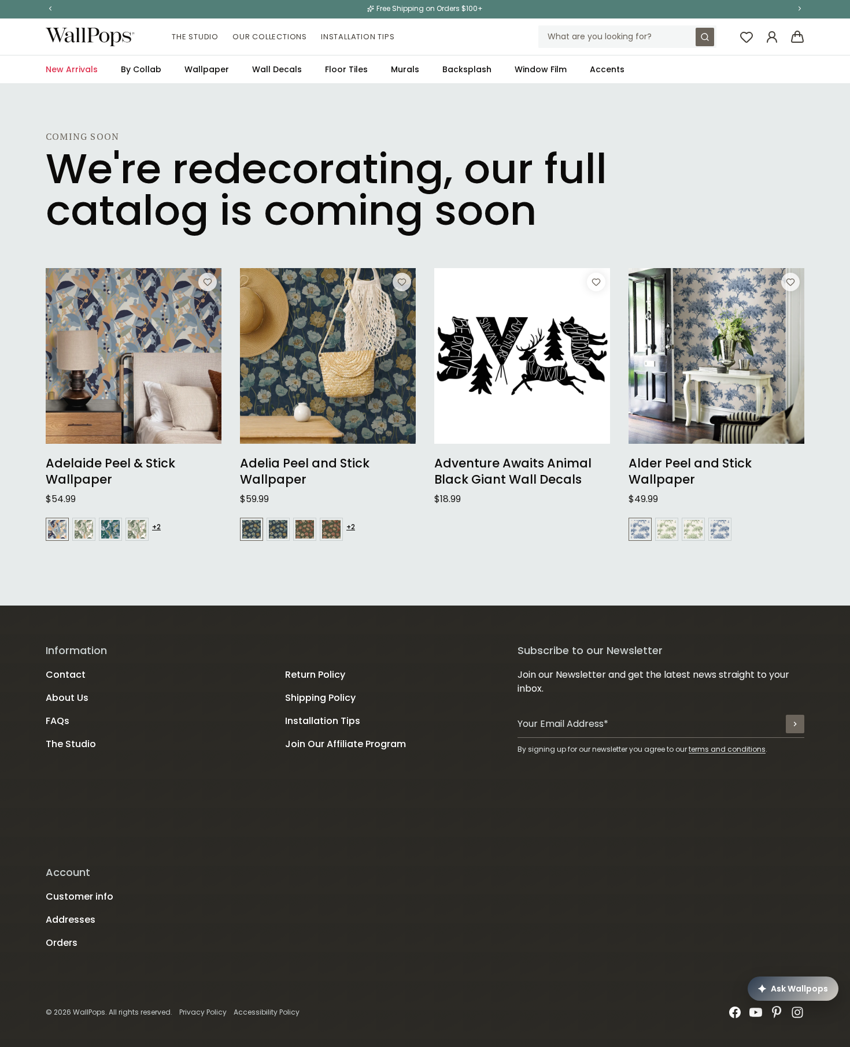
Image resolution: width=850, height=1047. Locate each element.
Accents (607, 69)
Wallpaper (206, 69)
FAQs (57, 720)
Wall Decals (277, 69)
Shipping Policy (320, 697)
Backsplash (466, 69)
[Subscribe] (795, 724)
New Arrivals (72, 69)
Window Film (541, 69)
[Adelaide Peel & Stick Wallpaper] (133, 356)
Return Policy (315, 674)
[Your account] (772, 37)
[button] (50, 8)
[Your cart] (797, 37)
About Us (67, 697)
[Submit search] (705, 37)
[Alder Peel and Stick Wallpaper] (716, 356)
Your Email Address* (563, 723)
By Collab (141, 69)
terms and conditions (727, 749)
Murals (405, 69)
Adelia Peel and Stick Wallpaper (304, 471)
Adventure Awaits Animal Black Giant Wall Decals (513, 471)
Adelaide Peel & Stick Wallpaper (110, 471)
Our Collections (269, 36)
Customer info (79, 896)
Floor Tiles (346, 69)
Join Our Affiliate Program (345, 744)
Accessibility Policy (267, 1012)
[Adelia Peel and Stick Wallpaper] (328, 356)
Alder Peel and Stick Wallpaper (690, 471)
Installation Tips (358, 36)
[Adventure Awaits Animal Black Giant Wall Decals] (522, 356)
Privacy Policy (203, 1012)
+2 (156, 527)
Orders (61, 942)
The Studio (195, 36)
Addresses (70, 919)
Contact (66, 674)
